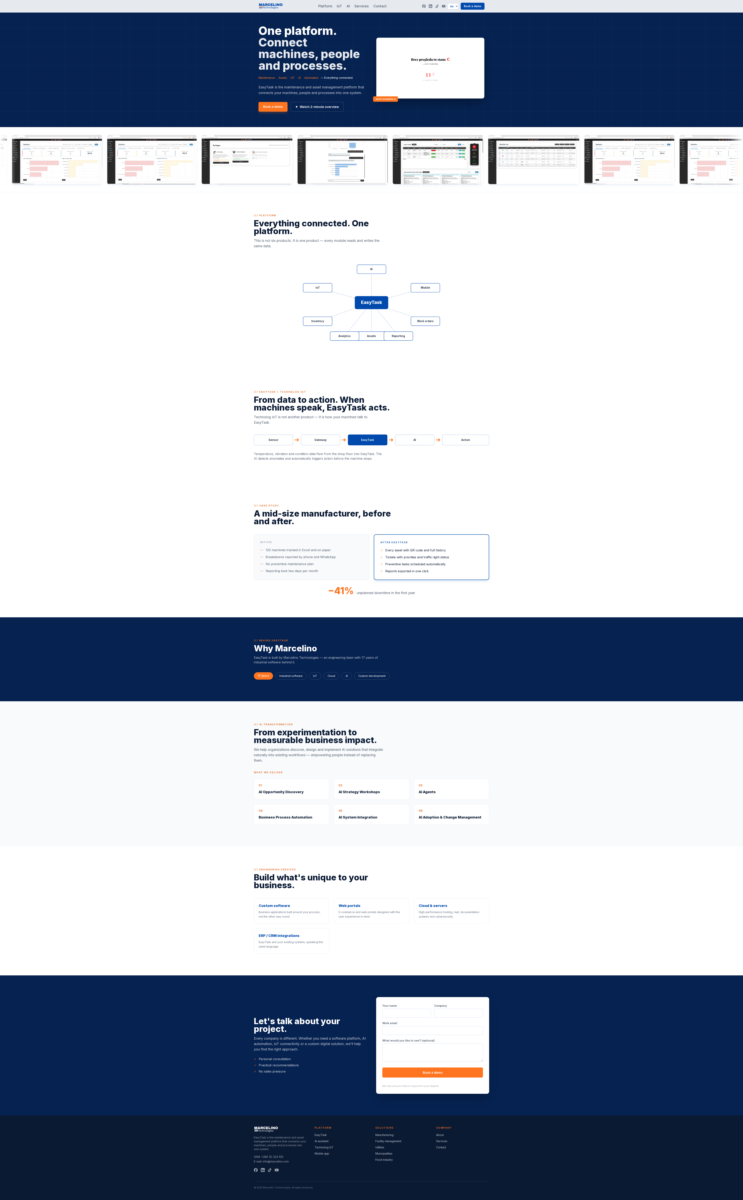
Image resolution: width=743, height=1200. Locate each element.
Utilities (379, 1147)
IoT (339, 6)
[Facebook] (424, 6)
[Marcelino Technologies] (271, 6)
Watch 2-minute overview (319, 107)
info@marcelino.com (276, 1161)
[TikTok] (437, 6)
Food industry (384, 1159)
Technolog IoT (324, 1147)
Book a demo (472, 6)
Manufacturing (384, 1135)
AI (348, 6)
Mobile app (322, 1153)
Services (361, 6)
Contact (380, 6)
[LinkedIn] (430, 6)
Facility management (388, 1141)
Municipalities (383, 1153)
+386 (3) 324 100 (272, 1156)
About (440, 1135)
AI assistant (322, 1141)
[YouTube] (443, 6)
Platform (325, 6)
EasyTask (321, 1135)
